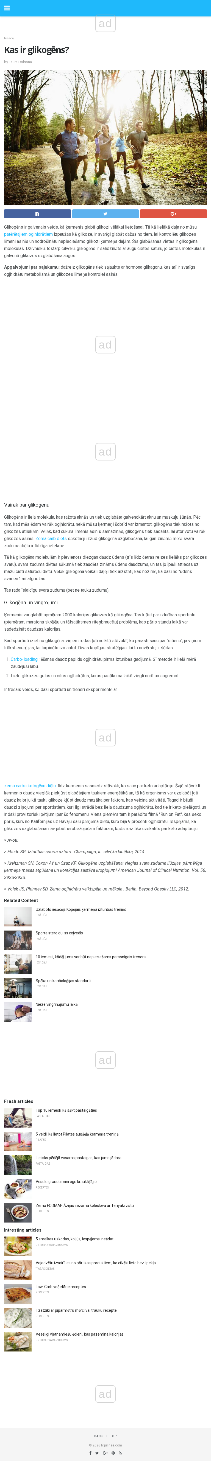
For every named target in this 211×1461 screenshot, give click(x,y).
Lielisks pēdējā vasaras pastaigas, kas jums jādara (78, 1158)
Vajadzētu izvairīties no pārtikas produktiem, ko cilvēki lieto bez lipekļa (96, 1263)
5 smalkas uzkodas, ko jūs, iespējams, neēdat (74, 1239)
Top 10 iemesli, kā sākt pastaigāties (66, 1110)
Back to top (105, 1436)
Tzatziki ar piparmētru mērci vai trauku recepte (76, 1310)
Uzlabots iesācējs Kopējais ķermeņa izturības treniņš (81, 909)
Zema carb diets (51, 538)
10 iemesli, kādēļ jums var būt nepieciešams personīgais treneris (91, 957)
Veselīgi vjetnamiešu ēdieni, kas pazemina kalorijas (80, 1334)
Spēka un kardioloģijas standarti (63, 981)
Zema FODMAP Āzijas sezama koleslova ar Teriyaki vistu (85, 1205)
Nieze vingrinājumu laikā (57, 1004)
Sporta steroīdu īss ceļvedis (59, 933)
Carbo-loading (24, 659)
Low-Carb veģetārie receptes (61, 1287)
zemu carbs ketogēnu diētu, (30, 785)
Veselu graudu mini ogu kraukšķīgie (66, 1181)
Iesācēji (9, 38)
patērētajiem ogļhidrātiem (28, 234)
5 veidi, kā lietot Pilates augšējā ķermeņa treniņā (77, 1134)
